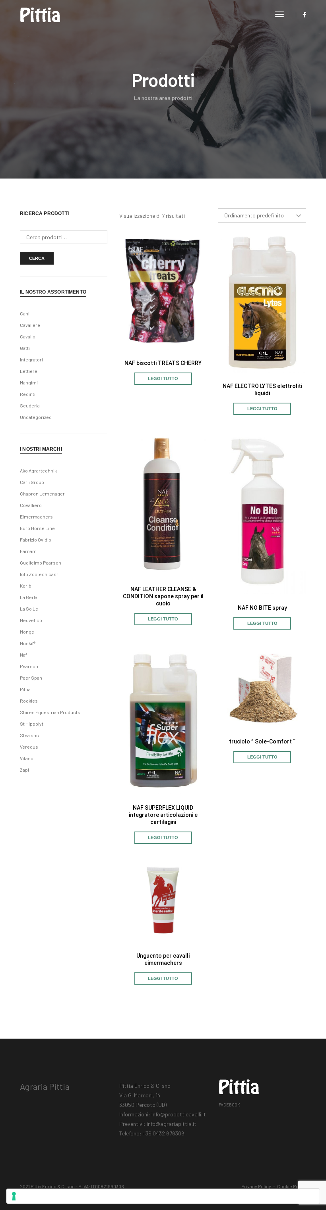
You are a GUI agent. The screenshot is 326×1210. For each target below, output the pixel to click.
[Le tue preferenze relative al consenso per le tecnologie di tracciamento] (163, 1196)
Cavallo (27, 336)
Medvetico (31, 620)
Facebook (229, 1104)
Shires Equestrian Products (50, 712)
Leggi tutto (163, 378)
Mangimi (29, 382)
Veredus (29, 746)
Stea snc (29, 735)
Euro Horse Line (37, 528)
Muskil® (27, 643)
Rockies (29, 700)
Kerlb (25, 585)
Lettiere (28, 371)
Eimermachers (36, 516)
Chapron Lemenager (42, 493)
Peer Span (31, 677)
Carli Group (32, 482)
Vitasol (27, 758)
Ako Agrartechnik (38, 470)
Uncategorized (36, 417)
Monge (27, 631)
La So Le (29, 608)
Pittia (25, 689)
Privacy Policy (256, 1186)
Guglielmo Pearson (40, 562)
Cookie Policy (291, 1186)
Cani (24, 313)
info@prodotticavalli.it (178, 1114)
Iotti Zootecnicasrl (40, 574)
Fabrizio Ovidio (35, 539)
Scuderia (30, 405)
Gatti (25, 348)
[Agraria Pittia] (40, 14)
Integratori (31, 359)
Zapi (24, 769)
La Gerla (28, 597)
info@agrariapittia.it (171, 1123)
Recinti (27, 394)
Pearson (29, 666)
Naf (23, 654)
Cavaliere (30, 325)
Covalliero (31, 505)
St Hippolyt (31, 723)
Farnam (28, 551)
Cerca (37, 258)
